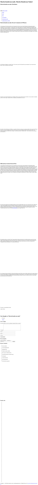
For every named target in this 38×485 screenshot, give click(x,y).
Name (1, 331)
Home (3, 12)
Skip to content (5, 10)
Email (1, 333)
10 (32, 483)
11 (33, 483)
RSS (3, 15)
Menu (1, 10)
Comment (1, 330)
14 (36, 483)
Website (1, 335)
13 (35, 483)
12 (34, 483)
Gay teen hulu (4, 17)
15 (0, 484)
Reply (3, 319)
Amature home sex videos (6, 20)
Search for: (2, 341)
